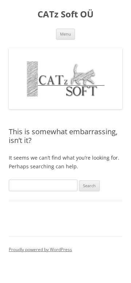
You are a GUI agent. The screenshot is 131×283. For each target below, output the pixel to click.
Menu (65, 34)
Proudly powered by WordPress (40, 249)
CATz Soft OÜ (65, 14)
